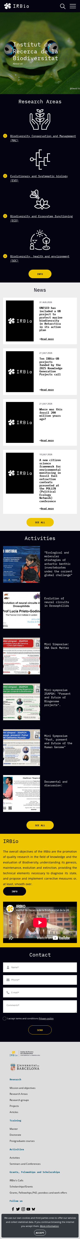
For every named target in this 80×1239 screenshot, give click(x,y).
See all (40, 522)
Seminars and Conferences (25, 1163)
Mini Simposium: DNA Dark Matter (56, 646)
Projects (14, 1105)
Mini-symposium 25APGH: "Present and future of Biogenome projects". (57, 697)
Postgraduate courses (22, 1140)
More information (49, 1226)
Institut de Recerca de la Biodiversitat (35, 51)
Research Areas (19, 1093)
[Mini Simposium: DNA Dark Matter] (21, 656)
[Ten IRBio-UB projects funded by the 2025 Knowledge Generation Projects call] (20, 371)
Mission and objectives (22, 1087)
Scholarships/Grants (21, 1186)
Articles (14, 1112)
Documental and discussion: (55, 783)
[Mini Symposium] (21, 747)
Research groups (19, 1100)
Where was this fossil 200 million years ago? (50, 414)
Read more (47, 339)
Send (40, 1030)
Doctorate (15, 1134)
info (40, 274)
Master (14, 1128)
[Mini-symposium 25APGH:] (21, 701)
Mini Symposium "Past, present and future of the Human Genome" (58, 741)
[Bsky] (33, 1209)
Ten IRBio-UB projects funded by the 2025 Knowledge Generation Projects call (50, 366)
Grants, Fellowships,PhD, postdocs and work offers (38, 1192)
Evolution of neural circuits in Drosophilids (56, 602)
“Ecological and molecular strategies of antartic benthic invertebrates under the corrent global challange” (58, 563)
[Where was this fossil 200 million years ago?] (20, 422)
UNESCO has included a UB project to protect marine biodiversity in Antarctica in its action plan (50, 319)
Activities (15, 1157)
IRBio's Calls (16, 1180)
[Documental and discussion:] (21, 793)
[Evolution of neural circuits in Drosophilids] (21, 610)
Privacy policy (46, 1018)
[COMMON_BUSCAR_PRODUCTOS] (63, 6)
